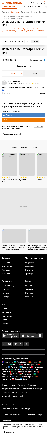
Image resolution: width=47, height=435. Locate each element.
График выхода (8, 286)
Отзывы (5, 323)
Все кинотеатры (9, 30)
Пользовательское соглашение (15, 392)
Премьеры (25, 12)
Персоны (29, 297)
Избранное (6, 312)
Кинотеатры (15, 12)
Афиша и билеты (9, 6)
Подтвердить (9, 432)
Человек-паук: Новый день (9, 181)
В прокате (5, 12)
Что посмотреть (34, 6)
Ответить (41, 93)
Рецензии (42, 12)
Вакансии (32, 385)
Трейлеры (29, 274)
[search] (41, 3)
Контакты (12, 385)
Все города (25, 409)
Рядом (21, 30)
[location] (37, 3)
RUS (33, 3)
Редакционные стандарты (32, 389)
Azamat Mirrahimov (15, 81)
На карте (30, 30)
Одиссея (22, 180)
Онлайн (23, 6)
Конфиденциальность (11, 389)
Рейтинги (40, 30)
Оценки (5, 320)
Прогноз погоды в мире (32, 415)
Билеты (5, 309)
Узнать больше (17, 428)
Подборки (33, 12)
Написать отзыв (23, 66)
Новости (5, 289)
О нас (4, 385)
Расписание (7, 316)
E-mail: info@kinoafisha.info (13, 396)
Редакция (22, 385)
